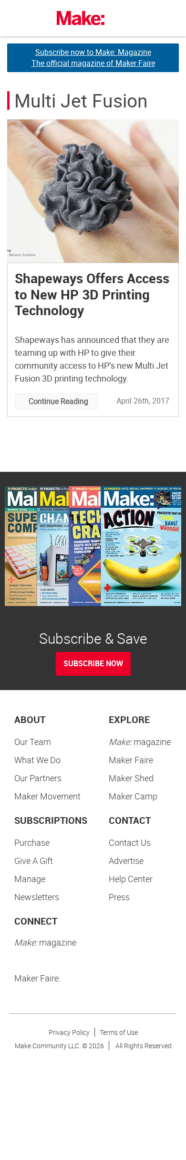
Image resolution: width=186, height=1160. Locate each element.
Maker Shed (131, 778)
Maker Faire (131, 760)
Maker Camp (133, 796)
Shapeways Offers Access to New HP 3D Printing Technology (92, 294)
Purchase (32, 842)
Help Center (131, 878)
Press (119, 897)
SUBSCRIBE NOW (93, 663)
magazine (140, 741)
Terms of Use (119, 1032)
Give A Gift (33, 860)
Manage (29, 878)
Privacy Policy (69, 1032)
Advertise (126, 860)
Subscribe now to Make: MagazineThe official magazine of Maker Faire (93, 57)
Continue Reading (58, 401)
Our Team (32, 741)
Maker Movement (47, 796)
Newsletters (36, 897)
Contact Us (130, 842)
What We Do (37, 760)
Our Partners (38, 778)
